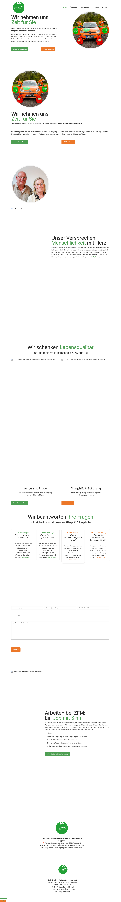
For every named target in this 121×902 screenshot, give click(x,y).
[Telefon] (1, 898)
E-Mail (4, 901)
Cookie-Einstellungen (55, 848)
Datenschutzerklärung (41, 643)
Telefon (4, 898)
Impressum (78, 848)
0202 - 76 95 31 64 (58, 600)
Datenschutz (68, 848)
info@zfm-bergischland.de (74, 845)
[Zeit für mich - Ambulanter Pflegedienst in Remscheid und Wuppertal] (18, 7)
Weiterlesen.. (97, 257)
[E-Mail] (1, 901)
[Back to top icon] (113, 898)
